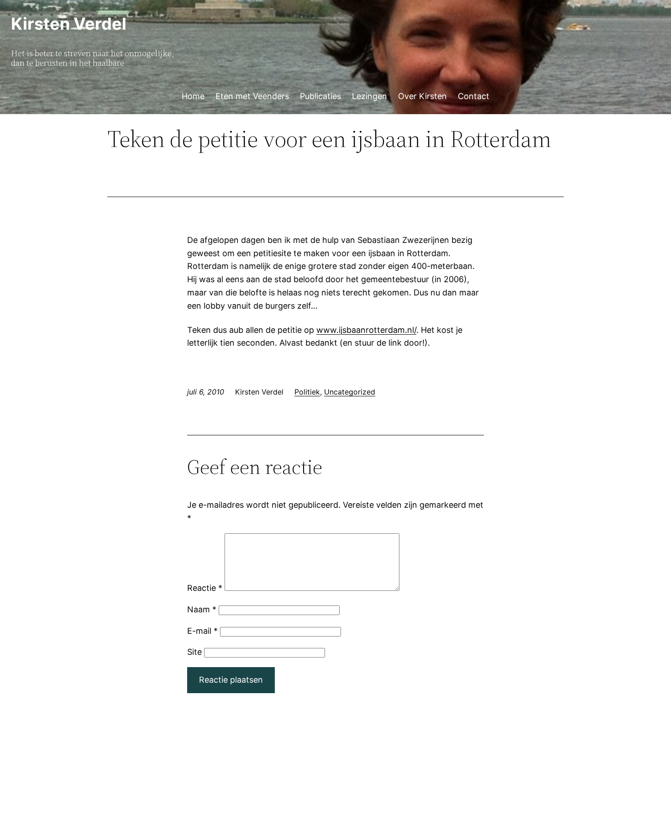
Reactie (204, 588)
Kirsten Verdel (68, 24)
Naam (201, 609)
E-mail (202, 631)
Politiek (307, 391)
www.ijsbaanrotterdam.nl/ (366, 330)
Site (194, 652)
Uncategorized (349, 391)
